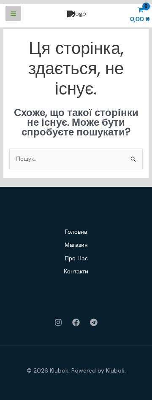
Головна (76, 231)
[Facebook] (76, 322)
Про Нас (76, 258)
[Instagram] (58, 322)
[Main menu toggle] (13, 13)
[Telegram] (94, 322)
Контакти (76, 271)
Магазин (76, 245)
